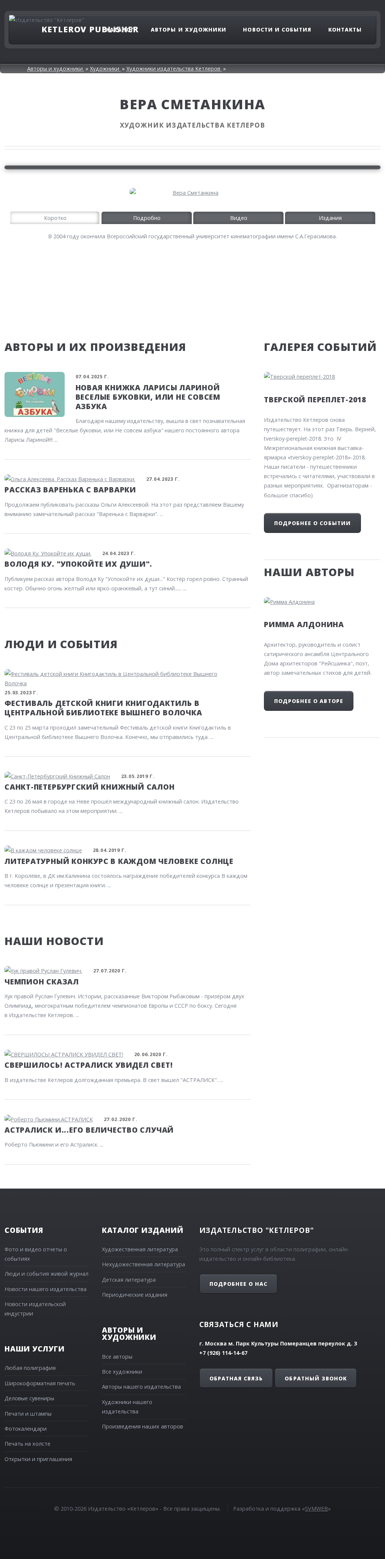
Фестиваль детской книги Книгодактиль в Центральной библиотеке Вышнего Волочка (103, 708)
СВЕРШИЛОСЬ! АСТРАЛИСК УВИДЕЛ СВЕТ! (89, 1065)
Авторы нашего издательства (141, 1386)
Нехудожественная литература (143, 1264)
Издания (330, 217)
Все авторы (117, 1356)
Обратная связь (236, 1378)
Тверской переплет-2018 (315, 399)
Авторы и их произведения (95, 346)
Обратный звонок (315, 1378)
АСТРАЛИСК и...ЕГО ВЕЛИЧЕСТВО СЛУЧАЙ (89, 1130)
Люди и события (61, 644)
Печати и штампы (28, 1413)
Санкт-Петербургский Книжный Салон (90, 787)
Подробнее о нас (238, 1283)
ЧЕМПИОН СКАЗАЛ (42, 982)
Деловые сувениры (29, 1398)
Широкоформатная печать (40, 1383)
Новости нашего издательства (45, 1289)
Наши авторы (309, 571)
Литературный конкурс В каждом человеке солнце (119, 861)
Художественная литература (140, 1249)
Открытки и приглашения (38, 1459)
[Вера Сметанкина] (192, 192)
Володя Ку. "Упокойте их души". (78, 564)
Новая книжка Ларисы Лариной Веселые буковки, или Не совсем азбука (148, 396)
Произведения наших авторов (142, 1426)
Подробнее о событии (312, 523)
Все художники (122, 1371)
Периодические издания (134, 1294)
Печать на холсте (27, 1443)
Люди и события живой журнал (46, 1273)
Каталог (120, 29)
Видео (238, 217)
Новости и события (277, 29)
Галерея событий (320, 346)
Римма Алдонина (304, 624)
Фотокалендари (26, 1428)
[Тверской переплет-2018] (322, 376)
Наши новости (54, 940)
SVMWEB (316, 1508)
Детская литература (129, 1279)
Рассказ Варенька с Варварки (70, 490)
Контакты (345, 29)
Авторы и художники (188, 29)
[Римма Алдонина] (322, 601)
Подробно (147, 217)
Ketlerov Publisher (89, 29)
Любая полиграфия (30, 1367)
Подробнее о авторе (308, 700)
